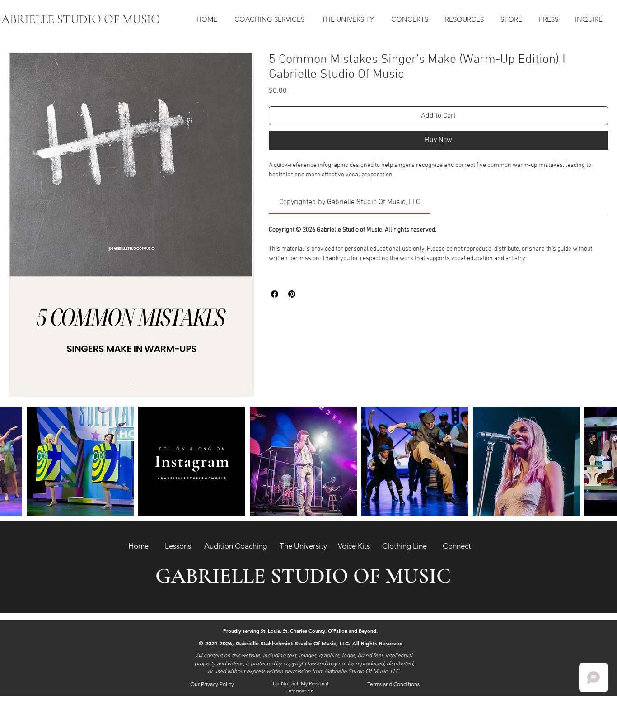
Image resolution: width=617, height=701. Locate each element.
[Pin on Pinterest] (291, 294)
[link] (349, 202)
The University (303, 545)
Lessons (178, 545)
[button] (271, 19)
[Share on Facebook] (274, 294)
